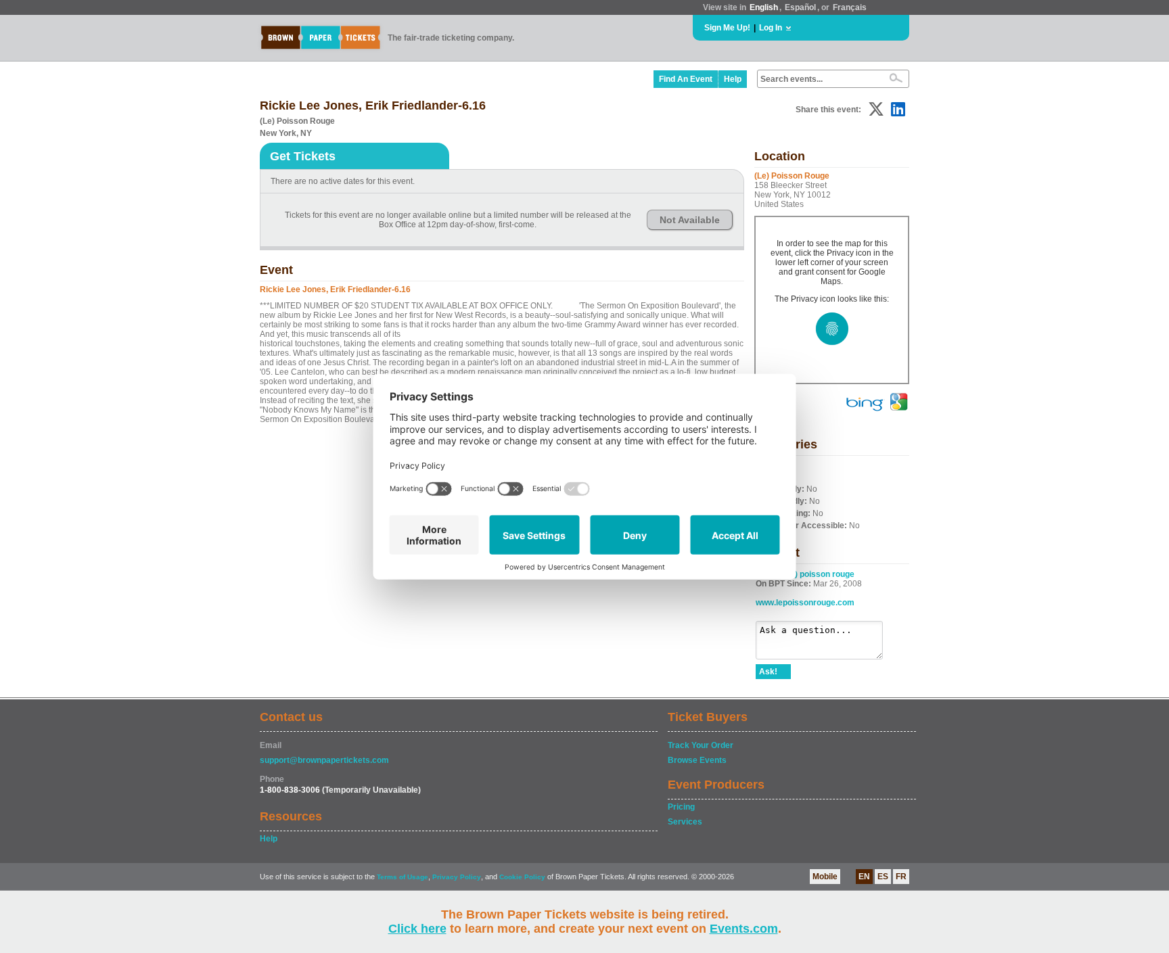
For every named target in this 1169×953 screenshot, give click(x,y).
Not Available (690, 219)
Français (850, 7)
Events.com (744, 928)
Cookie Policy (522, 877)
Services (685, 822)
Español (800, 7)
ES (882, 876)
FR (901, 876)
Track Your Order (700, 745)
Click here (417, 928)
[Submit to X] (876, 109)
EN (864, 876)
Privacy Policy (456, 877)
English (764, 7)
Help (732, 79)
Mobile (825, 876)
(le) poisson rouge (819, 574)
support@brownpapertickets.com (324, 760)
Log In (770, 27)
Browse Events (697, 760)
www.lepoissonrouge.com (805, 602)
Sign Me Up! (727, 27)
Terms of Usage (402, 877)
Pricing (681, 807)
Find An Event (685, 79)
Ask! (768, 671)
